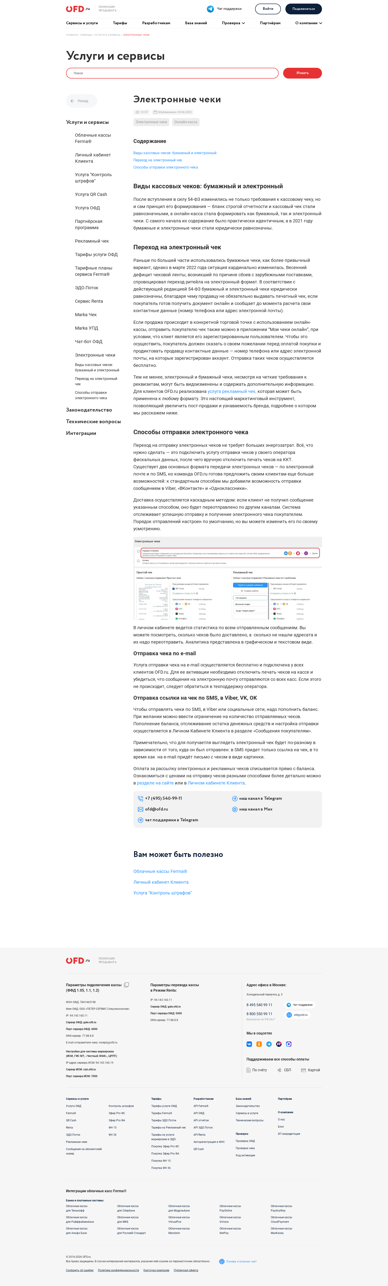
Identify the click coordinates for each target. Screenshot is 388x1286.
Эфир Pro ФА (117, 1120)
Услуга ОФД (87, 207)
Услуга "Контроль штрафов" (93, 178)
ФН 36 (113, 1134)
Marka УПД (86, 328)
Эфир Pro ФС (117, 1113)
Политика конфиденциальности (118, 1270)
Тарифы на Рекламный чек (168, 1127)
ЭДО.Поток (86, 287)
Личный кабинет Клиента (93, 158)
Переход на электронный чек (96, 381)
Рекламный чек (92, 241)
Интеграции (81, 433)
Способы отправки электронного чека (91, 395)
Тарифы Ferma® (161, 1113)
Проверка (231, 23)
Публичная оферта (186, 1270)
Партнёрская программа (88, 224)
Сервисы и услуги (82, 23)
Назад (83, 101)
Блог (281, 1126)
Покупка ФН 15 (161, 1160)
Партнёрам (270, 23)
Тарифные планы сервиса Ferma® (93, 271)
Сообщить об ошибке (79, 1270)
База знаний (196, 23)
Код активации (245, 1155)
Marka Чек (86, 314)
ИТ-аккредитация (289, 1133)
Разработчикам (156, 23)
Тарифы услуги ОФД (96, 254)
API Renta (199, 1134)
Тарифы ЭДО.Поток (163, 1120)
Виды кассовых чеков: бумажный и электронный (97, 367)
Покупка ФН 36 (161, 1168)
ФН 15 (113, 1127)
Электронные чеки (95, 355)
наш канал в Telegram (260, 798)
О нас (281, 1119)
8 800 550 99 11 (259, 1014)
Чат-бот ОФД (88, 341)
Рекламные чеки (76, 1142)
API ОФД (199, 1113)
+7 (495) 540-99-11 (163, 798)
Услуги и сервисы (87, 122)
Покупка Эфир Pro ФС (165, 1146)
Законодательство (89, 410)
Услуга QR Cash (91, 194)
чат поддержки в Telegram (171, 820)
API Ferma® (201, 1106)
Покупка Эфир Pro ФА (165, 1153)
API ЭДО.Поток (203, 1127)
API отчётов (201, 1120)
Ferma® (71, 1113)
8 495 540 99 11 (259, 1005)
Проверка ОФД (245, 1141)
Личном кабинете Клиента (216, 783)
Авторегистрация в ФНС (209, 1142)
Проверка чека (245, 1148)
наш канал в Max (255, 809)
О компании (306, 23)
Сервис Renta (89, 301)
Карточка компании (156, 1270)
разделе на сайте (155, 783)
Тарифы (120, 23)
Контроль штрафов (121, 1106)
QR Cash (71, 1120)
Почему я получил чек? (241, 1261)
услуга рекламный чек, (232, 391)
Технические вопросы (93, 422)
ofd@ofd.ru (156, 809)
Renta (69, 1127)
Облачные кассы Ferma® (93, 138)
